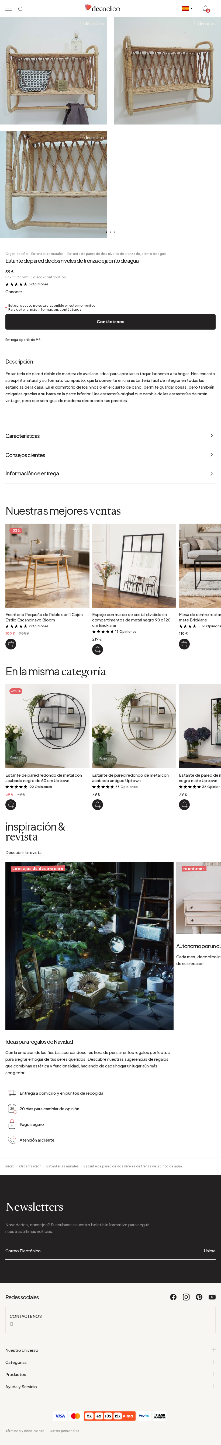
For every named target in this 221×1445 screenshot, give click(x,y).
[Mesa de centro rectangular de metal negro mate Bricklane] (184, 644)
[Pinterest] (199, 1299)
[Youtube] (212, 1299)
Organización (16, 254)
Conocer (13, 291)
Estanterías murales (47, 254)
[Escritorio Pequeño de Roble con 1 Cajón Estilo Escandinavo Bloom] (10, 644)
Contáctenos (110, 321)
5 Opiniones (39, 284)
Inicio (9, 1166)
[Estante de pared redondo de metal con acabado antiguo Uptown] (97, 804)
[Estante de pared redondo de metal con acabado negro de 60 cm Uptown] (10, 804)
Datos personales (64, 1431)
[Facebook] (173, 1299)
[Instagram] (186, 1299)
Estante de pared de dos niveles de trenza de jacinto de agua (116, 254)
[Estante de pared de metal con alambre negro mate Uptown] (184, 804)
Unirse (210, 1250)
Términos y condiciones (24, 1431)
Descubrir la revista (23, 852)
